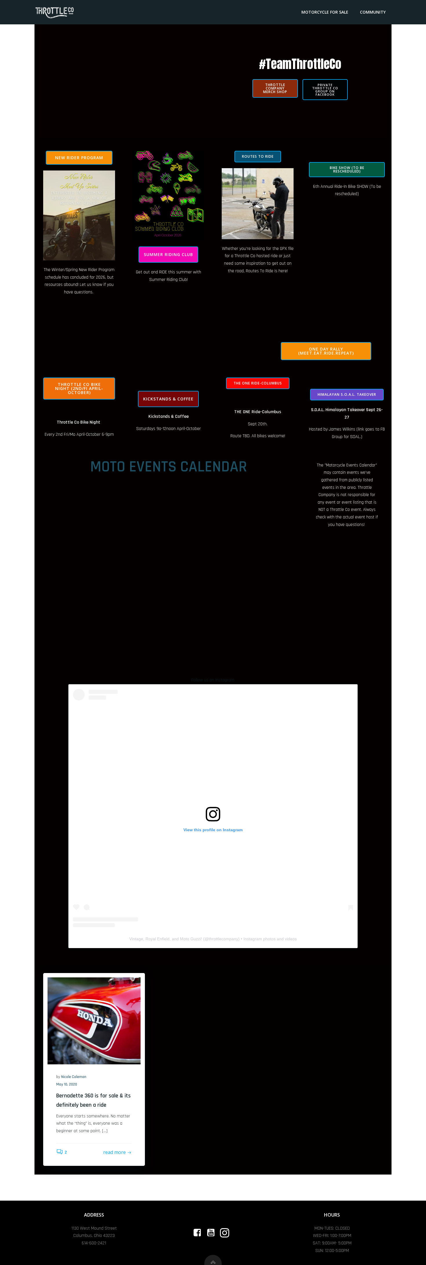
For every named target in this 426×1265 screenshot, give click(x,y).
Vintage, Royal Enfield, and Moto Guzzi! (165, 939)
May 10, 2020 (66, 1084)
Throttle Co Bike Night (78, 422)
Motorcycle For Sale (324, 12)
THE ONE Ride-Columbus (257, 412)
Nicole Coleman (73, 1076)
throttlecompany (223, 939)
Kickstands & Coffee (168, 416)
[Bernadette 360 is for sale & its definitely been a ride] (94, 1021)
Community (373, 12)
